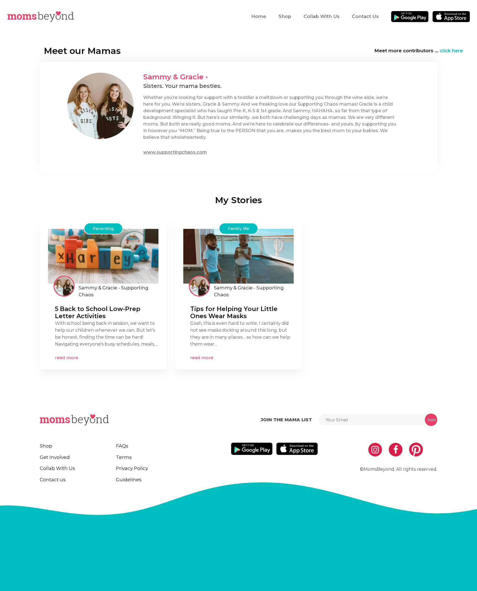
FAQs (122, 446)
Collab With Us (322, 16)
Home (258, 16)
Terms (124, 457)
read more (66, 357)
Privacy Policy (132, 468)
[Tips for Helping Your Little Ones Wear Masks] (238, 255)
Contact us (365, 16)
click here (451, 50)
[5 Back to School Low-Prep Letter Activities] (103, 255)
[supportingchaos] (64, 286)
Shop (285, 16)
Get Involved (55, 457)
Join (431, 419)
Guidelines (129, 479)
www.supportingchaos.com (175, 152)
